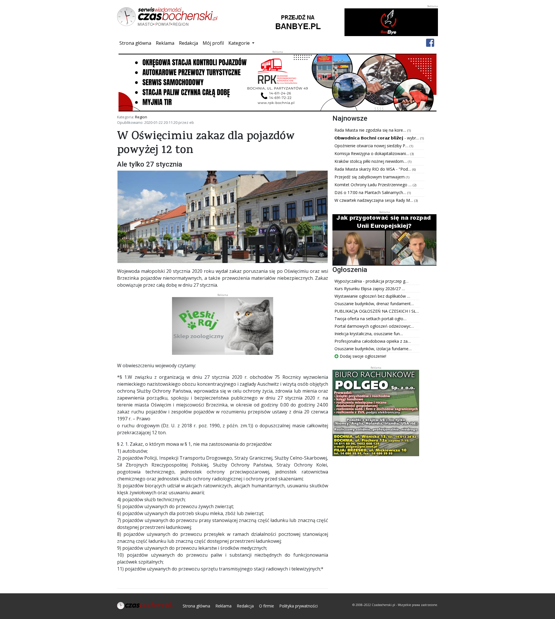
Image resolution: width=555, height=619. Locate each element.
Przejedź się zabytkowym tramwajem (370, 177)
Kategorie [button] (239, 43)
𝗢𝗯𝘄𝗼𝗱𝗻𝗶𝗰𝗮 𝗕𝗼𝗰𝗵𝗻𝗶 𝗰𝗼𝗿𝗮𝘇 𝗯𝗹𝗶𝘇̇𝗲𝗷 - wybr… (377, 138)
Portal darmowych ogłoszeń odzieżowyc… (374, 326)
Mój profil (213, 43)
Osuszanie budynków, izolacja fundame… (373, 348)
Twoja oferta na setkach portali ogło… (370, 318)
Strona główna (136, 43)
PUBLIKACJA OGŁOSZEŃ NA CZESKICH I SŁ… (376, 311)
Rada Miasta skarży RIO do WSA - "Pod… (373, 169)
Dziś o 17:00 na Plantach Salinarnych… (370, 192)
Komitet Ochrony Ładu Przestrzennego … (373, 184)
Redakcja (188, 43)
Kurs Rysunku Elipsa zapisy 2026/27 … (369, 288)
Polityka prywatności (298, 606)
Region (141, 117)
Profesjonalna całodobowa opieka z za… (372, 341)
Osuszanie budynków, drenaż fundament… (374, 303)
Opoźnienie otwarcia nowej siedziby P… (372, 145)
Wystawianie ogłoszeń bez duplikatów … (372, 296)
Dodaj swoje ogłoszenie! (362, 356)
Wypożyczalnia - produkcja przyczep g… (371, 281)
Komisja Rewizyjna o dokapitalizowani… (372, 153)
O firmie (266, 606)
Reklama (165, 43)
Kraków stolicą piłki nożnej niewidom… (371, 161)
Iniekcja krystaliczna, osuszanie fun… (368, 333)
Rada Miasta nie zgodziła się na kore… (370, 130)
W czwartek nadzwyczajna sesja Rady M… (374, 200)
